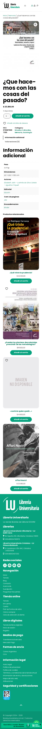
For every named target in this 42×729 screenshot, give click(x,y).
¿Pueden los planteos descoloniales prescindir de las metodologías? (21, 343)
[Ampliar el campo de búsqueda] (37, 6)
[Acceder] (32, 5)
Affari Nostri (21, 480)
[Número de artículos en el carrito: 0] (34, 5)
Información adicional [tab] (14, 137)
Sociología (27, 132)
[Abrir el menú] (25, 5)
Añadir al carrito (22, 116)
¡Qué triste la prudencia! (21, 273)
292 (5, 200)
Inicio (5, 15)
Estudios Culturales (23, 130)
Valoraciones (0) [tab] (12, 141)
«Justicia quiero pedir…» (21, 411)
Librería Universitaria (16, 517)
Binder (6, 207)
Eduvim (7, 192)
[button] (35, 24)
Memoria (12, 15)
